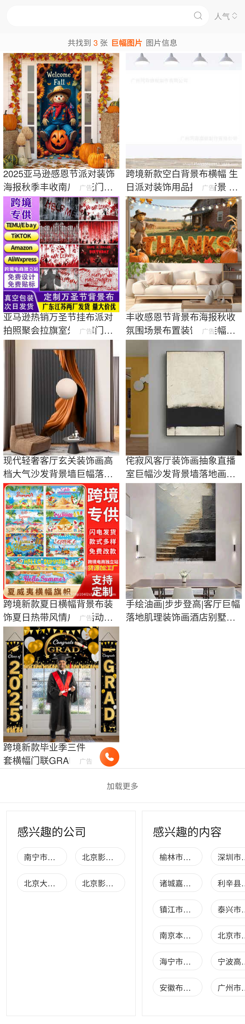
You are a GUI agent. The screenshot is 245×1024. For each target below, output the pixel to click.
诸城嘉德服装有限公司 (198, 882)
